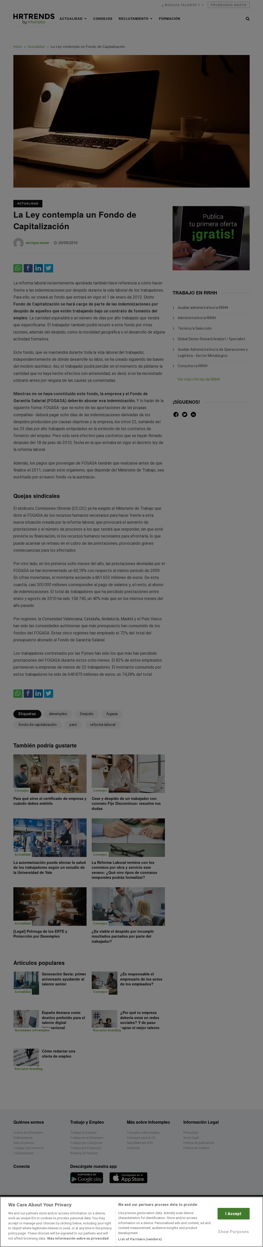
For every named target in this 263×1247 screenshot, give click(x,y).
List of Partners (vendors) (140, 1239)
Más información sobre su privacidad (78, 1238)
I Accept (233, 1213)
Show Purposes (233, 1231)
